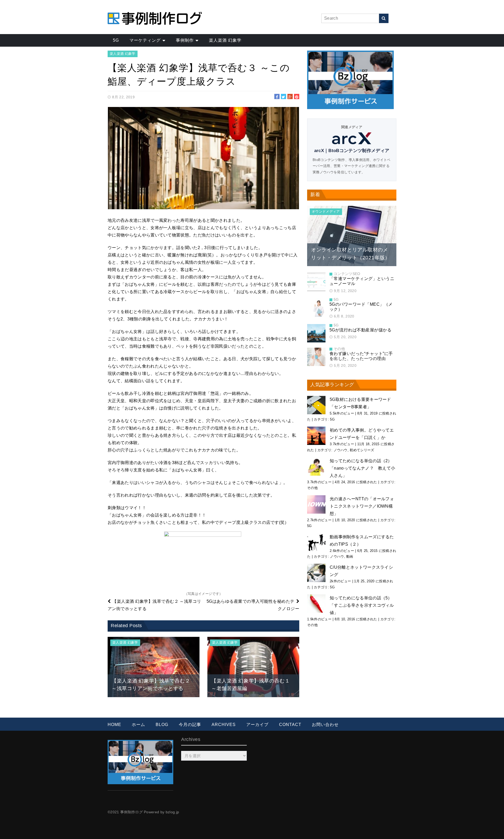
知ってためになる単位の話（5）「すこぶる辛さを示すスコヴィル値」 (362, 605)
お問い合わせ (325, 724)
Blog (162, 724)
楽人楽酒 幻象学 (225, 40)
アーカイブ (257, 724)
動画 (349, 556)
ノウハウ (341, 450)
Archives (224, 724)
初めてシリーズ (362, 450)
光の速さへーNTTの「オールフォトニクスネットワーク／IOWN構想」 (362, 506)
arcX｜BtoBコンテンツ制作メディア (351, 150)
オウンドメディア (326, 211)
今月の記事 (190, 724)
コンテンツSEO (347, 274)
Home (114, 724)
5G (116, 40)
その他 (339, 349)
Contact (290, 724)
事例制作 (185, 40)
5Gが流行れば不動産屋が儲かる (360, 330)
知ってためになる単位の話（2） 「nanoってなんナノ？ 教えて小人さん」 (362, 468)
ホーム (138, 724)
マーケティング (145, 40)
